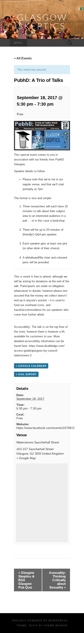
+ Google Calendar (31, 366)
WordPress (58, 620)
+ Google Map (26, 458)
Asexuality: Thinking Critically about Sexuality (57, 580)
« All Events (23, 58)
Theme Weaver (56, 625)
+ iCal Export (26, 374)
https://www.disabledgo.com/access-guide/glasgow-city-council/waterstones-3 (39, 350)
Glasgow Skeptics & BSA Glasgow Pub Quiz (26, 580)
